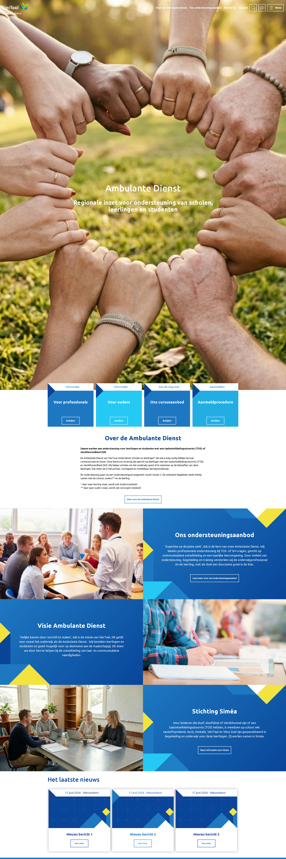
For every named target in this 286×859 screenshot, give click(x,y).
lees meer (79, 843)
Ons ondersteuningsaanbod (205, 7)
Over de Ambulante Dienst (171, 7)
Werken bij (230, 7)
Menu (278, 7)
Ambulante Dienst (11, 13)
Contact (243, 7)
